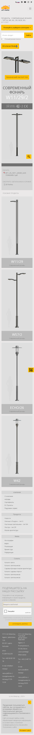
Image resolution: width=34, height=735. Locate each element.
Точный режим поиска (13, 39)
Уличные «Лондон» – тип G (14, 521)
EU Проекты (9, 505)
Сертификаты (9, 502)
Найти (28, 35)
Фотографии (9, 540)
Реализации (9, 546)
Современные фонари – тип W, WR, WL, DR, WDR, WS (16, 19)
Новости (8, 518)
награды (7, 499)
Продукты (5, 18)
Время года (9, 549)
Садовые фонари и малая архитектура (18, 568)
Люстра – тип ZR (10, 527)
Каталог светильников (12, 565)
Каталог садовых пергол (13, 571)
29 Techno (9, 184)
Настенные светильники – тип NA (16, 524)
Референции (9, 552)
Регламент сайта (25, 730)
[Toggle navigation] (30, 8)
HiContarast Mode (9, 46)
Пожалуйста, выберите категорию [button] (16, 28)
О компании (9, 496)
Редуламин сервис (11, 508)
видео (7, 543)
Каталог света (9, 562)
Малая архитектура (11, 530)
